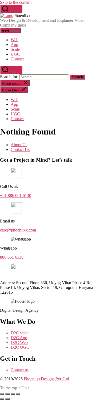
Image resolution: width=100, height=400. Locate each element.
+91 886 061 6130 (15, 195)
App (14, 44)
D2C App (19, 337)
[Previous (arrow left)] (2, 399)
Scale (15, 49)
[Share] (13, 394)
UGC (15, 54)
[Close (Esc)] (18, 394)
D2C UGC (20, 347)
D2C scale (19, 333)
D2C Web (19, 342)
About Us (19, 144)
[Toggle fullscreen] (7, 394)
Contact (17, 59)
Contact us (20, 370)
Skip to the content (15, 2)
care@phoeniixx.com (18, 230)
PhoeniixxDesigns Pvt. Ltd (46, 379)
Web (14, 39)
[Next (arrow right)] (7, 399)
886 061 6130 (11, 257)
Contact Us (20, 149)
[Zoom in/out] (2, 394)
